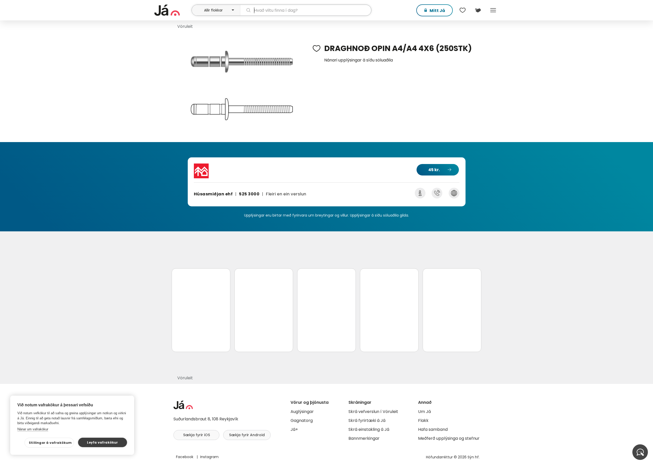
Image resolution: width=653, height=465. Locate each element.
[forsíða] (172, 10)
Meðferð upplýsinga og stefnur (449, 438)
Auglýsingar (302, 411)
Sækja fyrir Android (247, 434)
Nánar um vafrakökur (32, 429)
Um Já (424, 411)
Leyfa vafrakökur (102, 442)
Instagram (209, 456)
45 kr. (434, 170)
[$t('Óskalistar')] (462, 10)
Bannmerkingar (364, 438)
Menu (493, 10)
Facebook (185, 456)
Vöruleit (185, 26)
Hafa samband (433, 429)
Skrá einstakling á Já (368, 429)
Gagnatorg (302, 420)
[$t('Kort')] (477, 10)
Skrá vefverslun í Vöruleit (373, 411)
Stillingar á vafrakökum (50, 443)
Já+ (294, 429)
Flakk (423, 420)
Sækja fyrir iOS (196, 434)
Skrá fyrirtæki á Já (366, 420)
